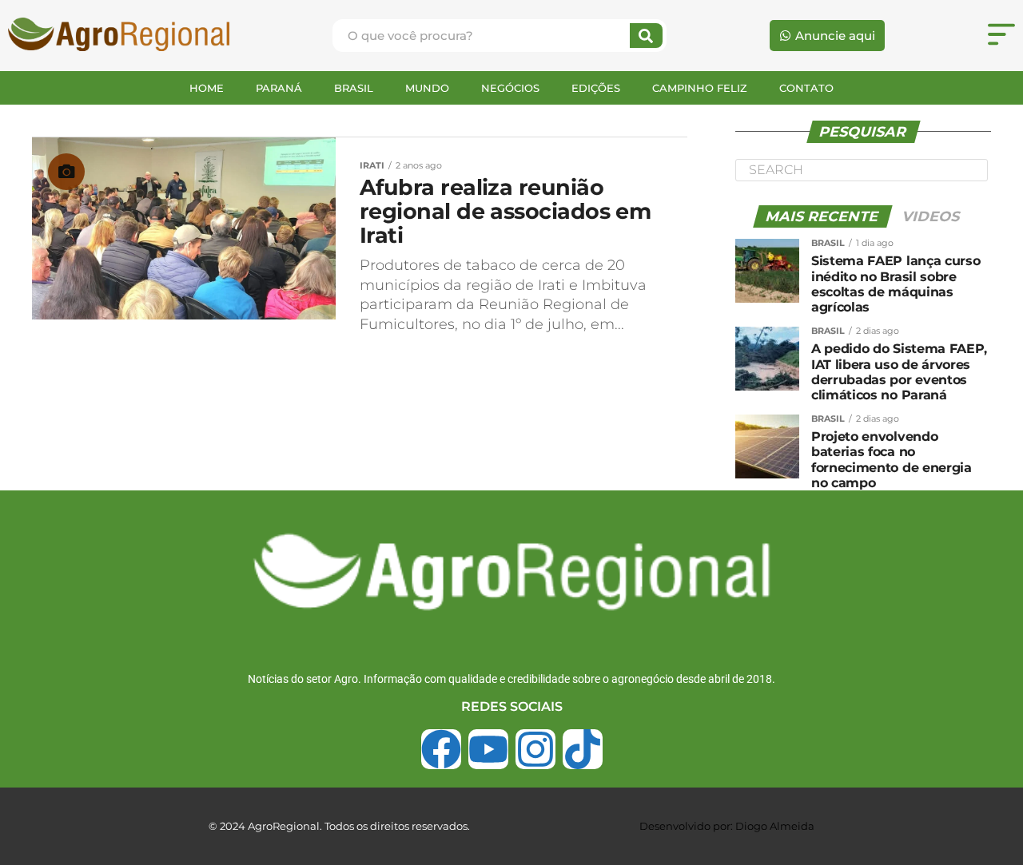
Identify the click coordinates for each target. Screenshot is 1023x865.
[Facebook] (441, 749)
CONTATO (806, 87)
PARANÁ (279, 87)
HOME (206, 87)
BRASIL (353, 87)
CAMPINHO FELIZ (699, 87)
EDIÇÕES (595, 87)
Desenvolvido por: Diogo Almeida (726, 825)
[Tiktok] (583, 749)
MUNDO (427, 87)
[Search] (646, 35)
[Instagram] (535, 749)
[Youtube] (488, 749)
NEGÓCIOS (510, 87)
